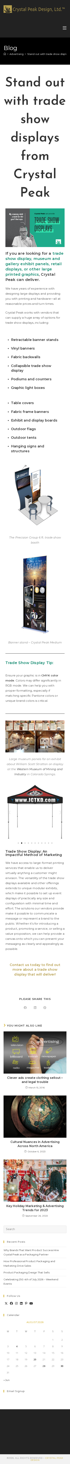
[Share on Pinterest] (45, 1008)
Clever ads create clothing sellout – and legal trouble (35, 1080)
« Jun (7, 1380)
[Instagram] (16, 1303)
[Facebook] (11, 1303)
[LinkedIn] (21, 1303)
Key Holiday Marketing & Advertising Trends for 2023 (35, 1208)
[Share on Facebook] (25, 1008)
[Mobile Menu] (64, 28)
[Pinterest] (26, 1303)
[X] (6, 1303)
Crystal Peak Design (47, 1459)
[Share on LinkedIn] (35, 1008)
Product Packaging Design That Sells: (27, 1272)
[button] (9, 812)
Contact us (19, 965)
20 (35, 1359)
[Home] (5, 53)
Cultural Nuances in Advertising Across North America (35, 1144)
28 (44, 1366)
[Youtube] (31, 1303)
